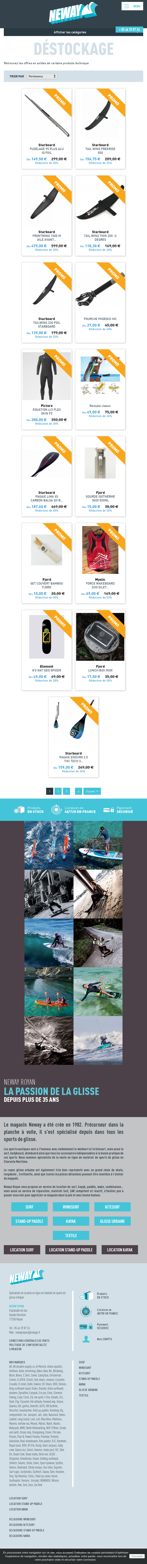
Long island (23, 1419)
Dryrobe (43, 1388)
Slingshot (14, 1459)
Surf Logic (14, 1472)
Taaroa (45, 1472)
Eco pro (42, 1393)
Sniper (36, 1459)
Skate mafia (32, 1454)
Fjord (11, 1402)
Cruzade (13, 1384)
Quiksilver (14, 1441)
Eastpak (33, 1393)
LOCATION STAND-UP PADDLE (25, 1503)
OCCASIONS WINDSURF (22, 1519)
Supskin (58, 1467)
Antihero (13, 1371)
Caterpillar (43, 1375)
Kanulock (53, 1415)
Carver (34, 1375)
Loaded (12, 1419)
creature (50, 1380)
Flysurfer (24, 1402)
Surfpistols (26, 1472)
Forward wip (49, 1402)
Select (30, 1450)
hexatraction (25, 1410)
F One (47, 1397)
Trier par (17, 76)
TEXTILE (84, 1395)
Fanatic (54, 1397)
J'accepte (137, 1556)
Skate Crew (18, 1454)
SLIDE (52, 1454)
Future (60, 1402)
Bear (45, 1371)
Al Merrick (41, 1366)
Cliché (29, 1380)
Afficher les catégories (70, 32)
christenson (55, 1375)
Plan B (20, 1437)
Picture (12, 1437)
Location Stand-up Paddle (71, 1249)
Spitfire (59, 1463)
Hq (61, 1410)
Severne (38, 1450)
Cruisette (59, 1380)
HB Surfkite (51, 1406)
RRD (24, 1445)
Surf (29, 1206)
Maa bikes (46, 1419)
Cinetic (12, 1380)
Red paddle (45, 1441)
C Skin (26, 1375)
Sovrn (36, 1463)
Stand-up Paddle (29, 1221)
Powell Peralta (32, 1437)
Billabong (58, 1371)
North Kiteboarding (35, 1428)
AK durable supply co (24, 1366)
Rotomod (61, 1441)
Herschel (13, 1410)
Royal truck (15, 1445)
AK (10, 1366)
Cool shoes (39, 1380)
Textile (71, 1235)
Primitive (45, 1437)
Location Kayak (120, 1249)
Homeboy (54, 1410)
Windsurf (71, 1206)
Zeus (30, 1485)
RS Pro (31, 1445)
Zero (25, 1485)
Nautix (56, 1423)
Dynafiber (23, 1393)
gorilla (25, 1406)
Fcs (61, 1397)
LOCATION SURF (18, 1498)
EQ (31, 1397)
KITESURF (84, 1373)
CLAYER (21, 1380)
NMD (22, 1428)
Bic (50, 1371)
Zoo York (38, 1485)
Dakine (37, 1384)
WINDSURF (85, 1367)
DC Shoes (47, 1384)
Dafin (30, 1384)
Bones (19, 1375)
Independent (15, 1415)
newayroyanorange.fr (28, 1332)
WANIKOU (45, 1480)
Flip (17, 1402)
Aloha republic (54, 1366)
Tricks (31, 1476)
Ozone (48, 1432)
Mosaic (34, 1423)
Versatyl (35, 1480)
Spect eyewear (47, 1463)
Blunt (12, 1375)
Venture (25, 1480)
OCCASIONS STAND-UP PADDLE (26, 1530)
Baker (39, 1371)
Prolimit (54, 1437)
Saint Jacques (49, 1445)
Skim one (43, 1454)
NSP (48, 1428)
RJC (54, 1441)
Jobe (45, 1415)
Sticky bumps (35, 1467)
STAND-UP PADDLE (89, 1378)
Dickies (62, 1384)
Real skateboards (29, 1441)
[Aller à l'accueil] (73, 22)
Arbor (21, 1371)
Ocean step (25, 1432)
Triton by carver (42, 1476)
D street (22, 1384)
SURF (82, 1362)
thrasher (60, 1472)
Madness (57, 1419)
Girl (19, 1406)
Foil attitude (36, 1402)
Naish (49, 1423)
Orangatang (38, 1432)
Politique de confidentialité (28, 1345)
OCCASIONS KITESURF (22, 1524)
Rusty (38, 1445)
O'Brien (55, 1428)
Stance (12, 1467)
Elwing (12, 1397)
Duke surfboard (55, 1388)
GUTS (42, 1406)
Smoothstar (25, 1459)
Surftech (37, 1472)
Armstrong (30, 1371)
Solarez (21, 1463)
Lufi (38, 1419)
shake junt (48, 1450)
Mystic (42, 1423)
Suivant (91, 791)
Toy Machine (21, 1476)
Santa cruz (20, 1450)
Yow (20, 1485)
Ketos (62, 1415)
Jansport (32, 1415)
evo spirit (38, 1397)
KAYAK (82, 1384)
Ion (25, 1415)
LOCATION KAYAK (18, 1509)
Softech (13, 1463)
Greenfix (34, 1406)
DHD (55, 1384)
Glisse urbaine (112, 1221)
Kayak (71, 1221)
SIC (57, 1450)
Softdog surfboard (49, 1459)
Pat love (56, 1432)
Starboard (22, 1467)
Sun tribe (47, 1467)
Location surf (22, 1249)
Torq (11, 1476)
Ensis (26, 1397)
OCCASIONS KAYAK (19, 1536)
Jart (40, 1415)
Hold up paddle (41, 1410)
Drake (35, 1388)
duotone (13, 1393)
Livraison (15, 1349)
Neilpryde (14, 1428)
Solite (29, 1463)
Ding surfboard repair (19, 1388)
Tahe (52, 1472)
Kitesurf (112, 1206)
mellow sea (23, 1423)
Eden (49, 1393)
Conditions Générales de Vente (29, 1340)
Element (58, 1393)
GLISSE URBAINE (88, 1390)
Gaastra (13, 1406)
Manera (13, 1423)
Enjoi (19, 1397)
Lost (33, 1419)
